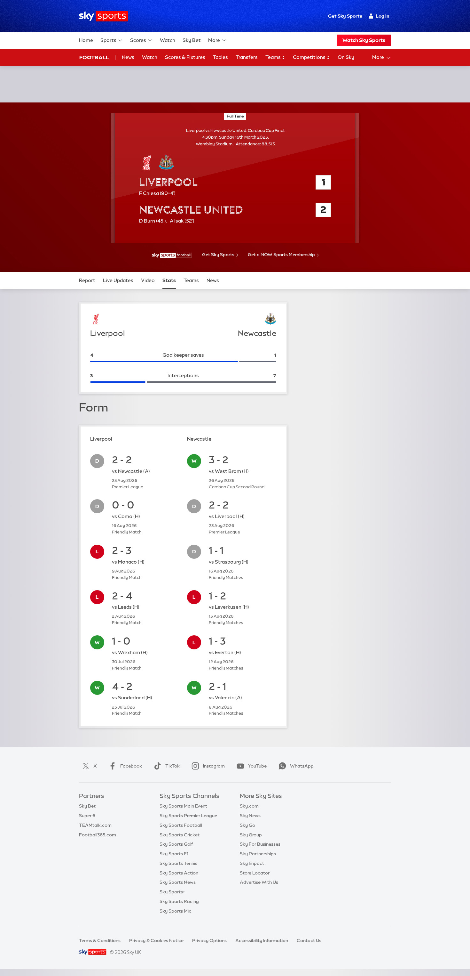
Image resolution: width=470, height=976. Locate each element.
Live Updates (118, 280)
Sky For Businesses (260, 844)
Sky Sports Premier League (188, 815)
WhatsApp (302, 766)
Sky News (250, 815)
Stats (169, 280)
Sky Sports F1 (174, 853)
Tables (220, 57)
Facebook (131, 766)
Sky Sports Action (179, 873)
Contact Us (309, 940)
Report (87, 280)
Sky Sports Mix (175, 911)
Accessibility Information (261, 940)
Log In (382, 16)
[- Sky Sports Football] (172, 255)
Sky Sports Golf (176, 844)
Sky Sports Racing (179, 901)
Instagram (214, 766)
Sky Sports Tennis (178, 863)
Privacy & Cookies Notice (156, 940)
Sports (108, 40)
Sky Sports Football (181, 825)
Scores (138, 40)
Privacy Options (209, 940)
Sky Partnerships (258, 853)
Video (148, 280)
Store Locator (255, 873)
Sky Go (247, 825)
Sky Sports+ (172, 892)
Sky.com (249, 806)
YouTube (257, 766)
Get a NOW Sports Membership (281, 254)
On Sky (346, 57)
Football (94, 57)
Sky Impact (252, 863)
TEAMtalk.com (95, 825)
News (128, 57)
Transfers (247, 57)
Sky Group (251, 835)
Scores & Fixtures (185, 57)
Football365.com (97, 835)
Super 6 (87, 815)
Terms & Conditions (100, 940)
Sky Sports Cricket (180, 835)
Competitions (309, 57)
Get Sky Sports (345, 16)
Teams (273, 57)
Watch (167, 40)
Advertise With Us (259, 882)
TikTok (172, 766)
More (214, 40)
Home (86, 40)
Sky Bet (192, 40)
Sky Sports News (178, 882)
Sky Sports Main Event (183, 806)
